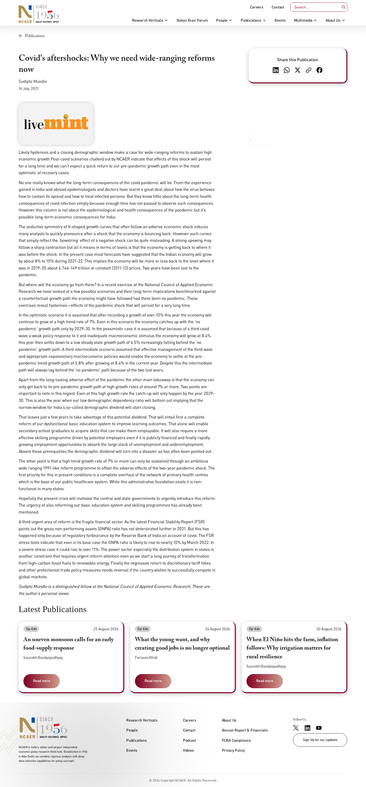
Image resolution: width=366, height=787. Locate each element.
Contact (278, 7)
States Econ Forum (192, 20)
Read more (41, 681)
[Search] (343, 7)
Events (280, 20)
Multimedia (303, 20)
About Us (333, 20)
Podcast (189, 740)
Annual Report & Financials (245, 730)
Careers (256, 7)
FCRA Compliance (236, 740)
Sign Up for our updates (320, 740)
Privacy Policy (233, 750)
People (222, 20)
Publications (251, 20)
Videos (188, 750)
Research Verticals (147, 20)
